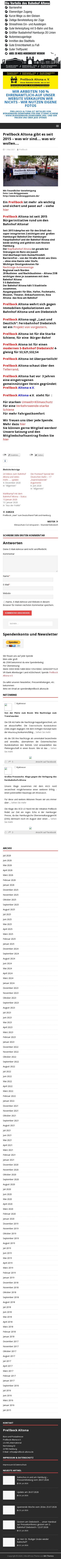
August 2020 (9, 1184)
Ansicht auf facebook (46, 761)
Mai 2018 (7, 1316)
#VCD (47, 786)
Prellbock (23, 149)
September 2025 (11, 904)
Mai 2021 (7, 1140)
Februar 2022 (9, 1096)
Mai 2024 (7, 968)
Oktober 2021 (9, 1115)
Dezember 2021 (10, 1105)
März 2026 (8, 875)
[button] (57, 126)
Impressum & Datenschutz (15, 1464)
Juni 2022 (7, 1076)
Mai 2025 (7, 924)
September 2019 (11, 1238)
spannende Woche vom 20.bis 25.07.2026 (37, 1506)
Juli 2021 (7, 1130)
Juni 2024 (7, 963)
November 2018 (11, 1287)
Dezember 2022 (10, 1047)
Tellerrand (10, 369)
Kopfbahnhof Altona (19, 248)
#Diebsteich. (41, 793)
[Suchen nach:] (30, 623)
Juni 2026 (7, 860)
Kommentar (9, 553)
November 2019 (11, 1228)
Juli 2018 (7, 1307)
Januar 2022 (8, 1100)
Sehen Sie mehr (43, 732)
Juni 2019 (7, 1253)
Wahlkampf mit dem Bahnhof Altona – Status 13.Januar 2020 (15, 496)
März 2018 (8, 1326)
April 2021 (7, 1145)
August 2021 (9, 1125)
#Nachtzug (12, 732)
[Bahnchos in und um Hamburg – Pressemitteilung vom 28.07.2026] (9, 1483)
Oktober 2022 (9, 1056)
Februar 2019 (9, 1272)
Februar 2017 (9, 1375)
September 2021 (11, 1120)
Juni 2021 (7, 1135)
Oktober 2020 (9, 1174)
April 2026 (7, 870)
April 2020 (7, 1204)
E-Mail (6, 584)
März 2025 (8, 934)
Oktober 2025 (9, 899)
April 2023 (7, 1027)
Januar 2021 (8, 1159)
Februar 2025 (9, 938)
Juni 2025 (7, 919)
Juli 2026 (7, 855)
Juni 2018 (7, 1312)
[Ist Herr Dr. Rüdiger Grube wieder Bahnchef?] (9, 1545)
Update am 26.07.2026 (28, 1492)
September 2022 (11, 1061)
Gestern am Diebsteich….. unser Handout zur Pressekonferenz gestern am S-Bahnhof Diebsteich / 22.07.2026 (36, 1524)
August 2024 (9, 958)
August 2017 (9, 1356)
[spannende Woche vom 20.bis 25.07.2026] (9, 1513)
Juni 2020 (7, 1194)
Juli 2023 (7, 1012)
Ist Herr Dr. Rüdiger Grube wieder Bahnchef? (33, 1540)
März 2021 (8, 1150)
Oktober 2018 (9, 1292)
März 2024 (8, 978)
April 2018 (7, 1321)
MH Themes (49, 1556)
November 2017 (11, 1346)
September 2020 (11, 1179)
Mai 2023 (7, 1022)
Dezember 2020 (10, 1164)
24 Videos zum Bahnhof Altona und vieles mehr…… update (14, 476)
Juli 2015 (7, 1410)
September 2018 (11, 1297)
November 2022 (11, 1051)
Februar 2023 (9, 1037)
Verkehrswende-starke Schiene (26, 408)
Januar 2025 (8, 943)
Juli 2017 (7, 1361)
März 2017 (8, 1371)
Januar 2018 (8, 1336)
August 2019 (9, 1243)
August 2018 (9, 1302)
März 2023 (8, 1032)
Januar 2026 (8, 885)
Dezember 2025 (10, 889)
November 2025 (11, 894)
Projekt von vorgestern (29, 327)
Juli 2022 (7, 1071)
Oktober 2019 (9, 1233)
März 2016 (8, 1400)
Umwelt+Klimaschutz (37, 402)
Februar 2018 (9, 1331)
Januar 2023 (8, 1042)
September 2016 (11, 1385)
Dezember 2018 (10, 1282)
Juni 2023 (7, 1017)
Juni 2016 (7, 1395)
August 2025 (9, 909)
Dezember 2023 (10, 988)
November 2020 (11, 1169)
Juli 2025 (7, 914)
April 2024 (7, 973)
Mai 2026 (7, 865)
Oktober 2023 (9, 997)
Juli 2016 (7, 1390)
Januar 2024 (8, 983)
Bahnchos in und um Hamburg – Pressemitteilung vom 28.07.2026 (33, 1478)
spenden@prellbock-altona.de (34, 688)
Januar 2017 (8, 1380)
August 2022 (9, 1066)
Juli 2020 (7, 1189)
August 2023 (9, 1007)
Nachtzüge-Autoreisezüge (18, 267)
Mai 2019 (7, 1258)
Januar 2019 (8, 1277)
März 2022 (8, 1091)
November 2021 (11, 1110)
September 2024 (11, 953)
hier (6, 210)
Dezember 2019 (10, 1223)
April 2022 (7, 1086)
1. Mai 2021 (10, 149)
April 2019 (7, 1262)
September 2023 (11, 1002)
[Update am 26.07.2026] (9, 1498)
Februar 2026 (9, 880)
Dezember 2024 (10, 948)
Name (6, 576)
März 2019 (8, 1267)
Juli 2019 (7, 1248)
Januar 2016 (8, 1405)
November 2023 (11, 993)
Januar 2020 (8, 1218)
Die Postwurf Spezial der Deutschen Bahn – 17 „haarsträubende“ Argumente (42, 478)
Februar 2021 (9, 1154)
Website (7, 593)
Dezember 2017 (10, 1341)
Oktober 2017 (9, 1351)
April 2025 (7, 929)
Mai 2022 (7, 1081)
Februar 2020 (9, 1213)
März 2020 (8, 1209)
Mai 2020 (7, 1199)
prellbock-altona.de (24, 1452)
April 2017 (7, 1366)
